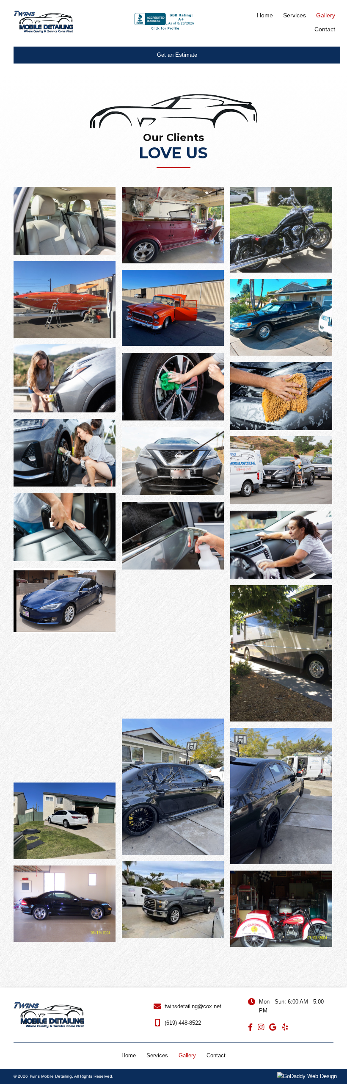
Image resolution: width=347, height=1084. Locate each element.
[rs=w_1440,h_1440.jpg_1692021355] (173, 536)
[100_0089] (281, 909)
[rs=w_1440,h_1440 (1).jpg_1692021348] (65, 527)
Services (157, 1055)
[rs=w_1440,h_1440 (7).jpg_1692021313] (173, 387)
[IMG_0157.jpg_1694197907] (65, 821)
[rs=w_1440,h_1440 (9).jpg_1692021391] (281, 545)
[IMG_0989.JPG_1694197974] (281, 653)
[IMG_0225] (173, 899)
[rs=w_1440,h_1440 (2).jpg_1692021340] (281, 470)
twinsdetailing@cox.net (193, 1006)
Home (128, 1055)
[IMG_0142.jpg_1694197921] (281, 796)
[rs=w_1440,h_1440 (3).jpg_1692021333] (173, 461)
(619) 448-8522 (183, 1023)
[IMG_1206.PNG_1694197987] (65, 601)
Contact (216, 1055)
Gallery (187, 1055)
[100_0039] (65, 904)
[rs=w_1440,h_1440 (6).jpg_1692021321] (281, 396)
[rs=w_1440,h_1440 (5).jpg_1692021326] (65, 453)
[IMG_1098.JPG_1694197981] (173, 644)
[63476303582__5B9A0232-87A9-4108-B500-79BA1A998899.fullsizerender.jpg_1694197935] (173, 787)
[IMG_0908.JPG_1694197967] (65, 708)
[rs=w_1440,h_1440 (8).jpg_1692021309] (65, 378)
